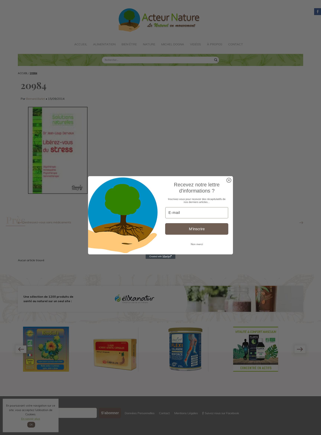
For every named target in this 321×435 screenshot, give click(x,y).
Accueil (80, 44)
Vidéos (195, 44)
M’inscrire (197, 229)
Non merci (197, 244)
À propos (214, 44)
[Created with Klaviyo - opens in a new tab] (160, 256)
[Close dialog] (229, 180)
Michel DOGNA (172, 44)
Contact (235, 44)
